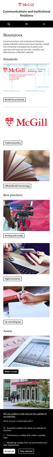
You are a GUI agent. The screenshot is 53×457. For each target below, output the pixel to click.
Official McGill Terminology (17, 186)
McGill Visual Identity (14, 99)
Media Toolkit (11, 371)
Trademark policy (13, 143)
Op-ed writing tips (13, 322)
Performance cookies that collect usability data (24, 436)
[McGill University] (26, 4)
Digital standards (12, 279)
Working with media (14, 235)
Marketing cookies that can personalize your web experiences (25, 443)
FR (26, 24)
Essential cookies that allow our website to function (24, 429)
